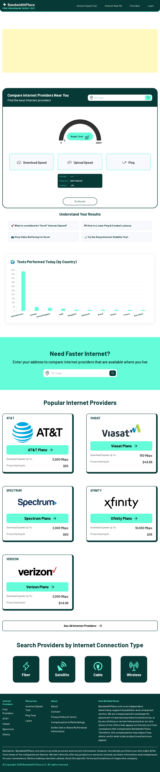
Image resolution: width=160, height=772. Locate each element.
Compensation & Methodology (68, 722)
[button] (148, 97)
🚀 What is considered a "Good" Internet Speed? (39, 225)
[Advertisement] (80, 51)
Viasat (6, 723)
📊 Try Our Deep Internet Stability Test (106, 236)
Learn (151, 5)
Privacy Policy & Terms (63, 716)
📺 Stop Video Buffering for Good (30, 236)
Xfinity (6, 734)
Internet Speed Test (87, 5)
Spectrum (8, 729)
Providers (135, 5)
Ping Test (30, 715)
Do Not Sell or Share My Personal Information (69, 729)
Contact (55, 711)
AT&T (5, 718)
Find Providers (7, 711)
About (54, 706)
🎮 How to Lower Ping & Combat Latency (107, 225)
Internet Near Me (113, 5)
